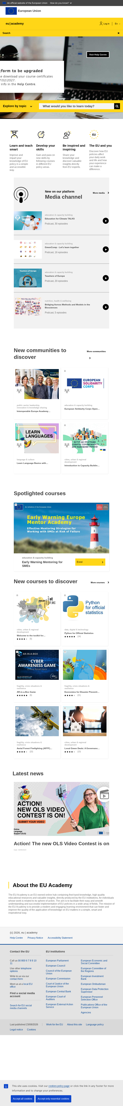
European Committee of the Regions (93, 969)
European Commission (58, 978)
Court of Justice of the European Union (57, 985)
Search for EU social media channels (21, 1006)
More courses (98, 582)
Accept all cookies (22, 1098)
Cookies (31, 1029)
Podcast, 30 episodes (56, 223)
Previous (16, 809)
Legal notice (16, 1029)
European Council (55, 965)
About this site (74, 1024)
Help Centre (16, 938)
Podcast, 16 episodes (56, 252)
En (116, 23)
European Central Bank (58, 991)
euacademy (15, 23)
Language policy (95, 1024)
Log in (106, 23)
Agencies (86, 1012)
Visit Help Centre (98, 54)
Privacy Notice (35, 938)
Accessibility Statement (60, 938)
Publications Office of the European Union (94, 1006)
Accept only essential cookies (53, 1098)
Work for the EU (54, 1024)
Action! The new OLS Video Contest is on (61, 843)
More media (99, 193)
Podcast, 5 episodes (55, 312)
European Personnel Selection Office (92, 998)
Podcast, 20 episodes (56, 281)
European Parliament (57, 960)
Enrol (79, 562)
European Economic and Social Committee (94, 962)
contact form (16, 979)
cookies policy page (59, 1086)
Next (106, 809)
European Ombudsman (93, 984)
